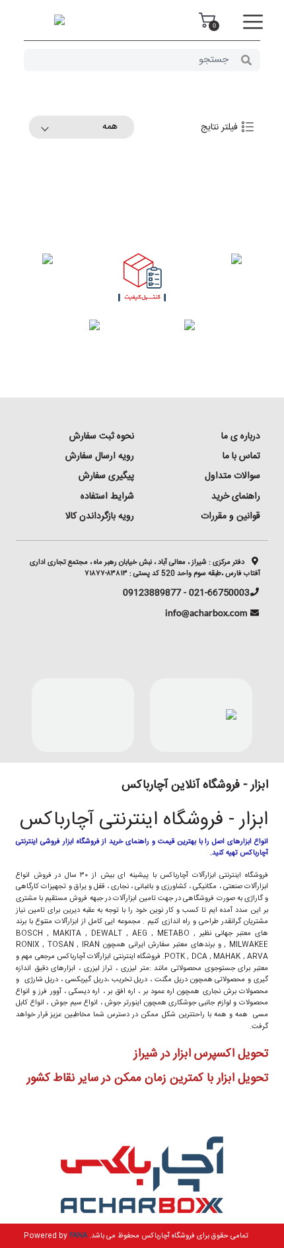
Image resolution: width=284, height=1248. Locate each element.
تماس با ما (241, 456)
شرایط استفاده (107, 496)
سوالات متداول (232, 476)
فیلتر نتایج (220, 127)
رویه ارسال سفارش (99, 456)
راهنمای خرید (235, 496)
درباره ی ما (240, 436)
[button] (253, 22)
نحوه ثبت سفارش (101, 436)
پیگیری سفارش (106, 476)
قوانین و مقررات (230, 516)
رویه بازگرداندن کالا (99, 516)
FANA (78, 1234)
